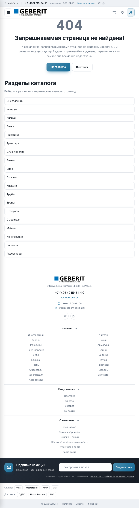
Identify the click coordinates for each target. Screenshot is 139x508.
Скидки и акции (69, 436)
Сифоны (103, 354)
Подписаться (124, 467)
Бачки (103, 339)
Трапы (35, 364)
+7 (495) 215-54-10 (36, 3)
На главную (58, 67)
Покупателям (66, 389)
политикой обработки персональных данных (112, 476)
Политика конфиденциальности (69, 442)
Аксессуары (36, 379)
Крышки (36, 359)
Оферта (80, 503)
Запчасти (103, 374)
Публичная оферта (69, 446)
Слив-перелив (36, 349)
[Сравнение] (114, 12)
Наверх (94, 503)
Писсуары (103, 364)
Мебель (103, 369)
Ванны (103, 349)
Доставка (69, 395)
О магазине (69, 427)
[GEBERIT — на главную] (61, 12)
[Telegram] (99, 3)
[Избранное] (122, 12)
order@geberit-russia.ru (71, 307)
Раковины (36, 344)
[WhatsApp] (103, 3)
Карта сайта (69, 451)
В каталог (82, 67)
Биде (36, 354)
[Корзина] (131, 12)
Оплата (69, 400)
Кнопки (36, 339)
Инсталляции (36, 334)
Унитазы (103, 334)
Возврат (69, 405)
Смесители (35, 369)
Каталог (67, 328)
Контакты (69, 410)
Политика (67, 503)
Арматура (103, 344)
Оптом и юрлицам (69, 432)
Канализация (35, 374)
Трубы (103, 359)
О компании (66, 420)
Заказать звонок (86, 3)
